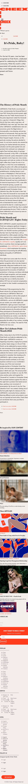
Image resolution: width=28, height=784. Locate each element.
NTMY (1, 594)
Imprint (5, 721)
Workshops (6, 662)
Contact (6, 701)
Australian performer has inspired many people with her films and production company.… (13, 599)
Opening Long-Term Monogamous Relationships (13, 561)
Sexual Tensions (4, 478)
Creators (5, 668)
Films (4, 654)
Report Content (5, 733)
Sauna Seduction (4, 456)
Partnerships (6, 700)
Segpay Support (12, 702)
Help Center (13, 698)
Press (4, 698)
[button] (7, 76)
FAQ (11, 695)
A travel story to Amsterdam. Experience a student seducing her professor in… (12, 459)
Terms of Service (5, 723)
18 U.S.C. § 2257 (5, 730)
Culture (15, 36)
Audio (4, 655)
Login (4, 759)
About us (5, 664)
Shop (4, 652)
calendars (23, 393)
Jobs (11, 700)
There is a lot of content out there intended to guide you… (14, 538)
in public (19, 453)
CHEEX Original (4, 453)
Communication (4, 558)
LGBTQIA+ (11, 558)
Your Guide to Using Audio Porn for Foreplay (12, 535)
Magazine (5, 660)
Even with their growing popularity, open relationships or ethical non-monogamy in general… (13, 564)
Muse (1, 503)
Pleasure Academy (5, 658)
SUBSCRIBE (6, 3)
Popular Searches (5, 666)
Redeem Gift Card (5, 695)
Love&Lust (2, 533)
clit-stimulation (12, 453)
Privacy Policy (5, 726)
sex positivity (7, 613)
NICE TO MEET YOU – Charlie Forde (10, 596)
